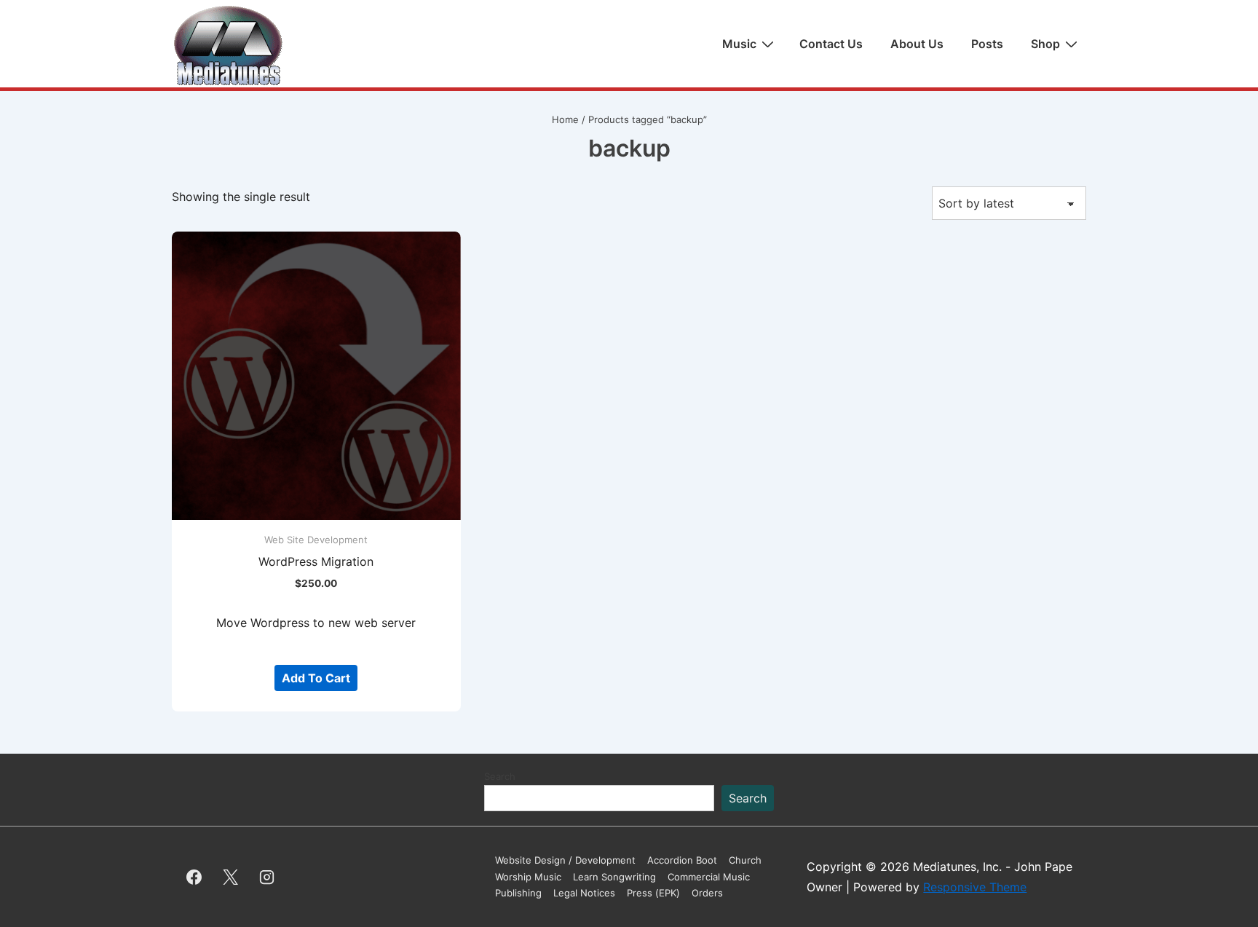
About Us (917, 43)
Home (565, 119)
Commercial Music (709, 877)
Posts (987, 43)
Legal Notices (584, 893)
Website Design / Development (565, 860)
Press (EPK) (653, 893)
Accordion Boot (682, 860)
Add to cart (316, 678)
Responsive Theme (974, 887)
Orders (707, 893)
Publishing (518, 893)
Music (739, 43)
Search (499, 776)
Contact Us (831, 43)
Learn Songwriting (614, 877)
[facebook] (194, 876)
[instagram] (267, 876)
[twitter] (231, 876)
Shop (1045, 43)
